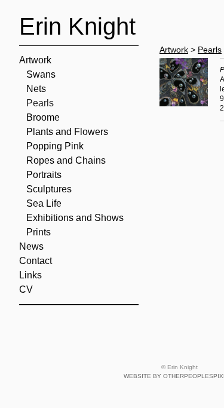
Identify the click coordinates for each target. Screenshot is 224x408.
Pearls (40, 103)
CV (26, 289)
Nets (36, 89)
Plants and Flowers (67, 132)
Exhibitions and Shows (75, 218)
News (31, 246)
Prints (38, 232)
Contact (35, 261)
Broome (43, 117)
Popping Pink (55, 146)
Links (30, 275)
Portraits (44, 175)
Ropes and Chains (66, 160)
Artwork (35, 60)
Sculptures (49, 189)
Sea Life (44, 203)
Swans (41, 74)
